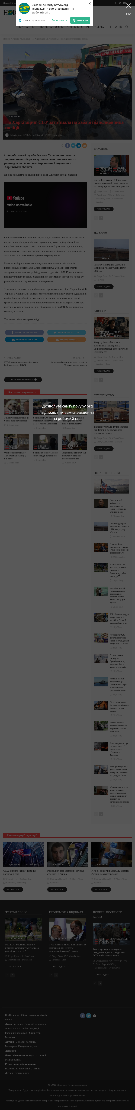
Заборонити (60, 20)
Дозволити (80, 20)
